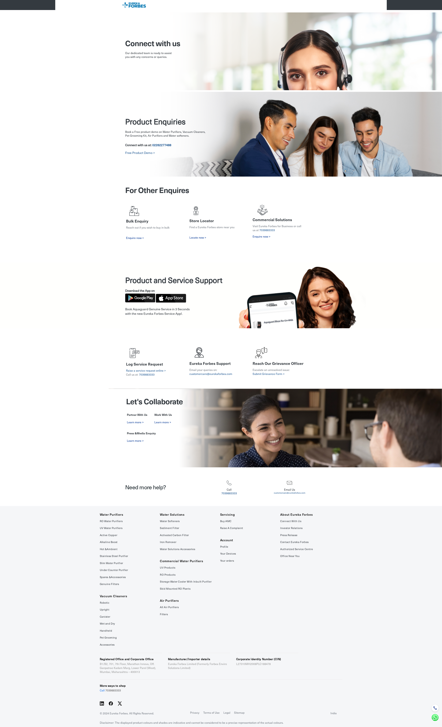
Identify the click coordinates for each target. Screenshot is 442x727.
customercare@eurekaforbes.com (210, 374)
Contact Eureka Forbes (294, 542)
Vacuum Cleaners (113, 596)
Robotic (104, 602)
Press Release (288, 535)
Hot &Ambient (109, 549)
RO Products (168, 574)
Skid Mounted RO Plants (175, 588)
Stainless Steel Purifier (114, 556)
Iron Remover (168, 542)
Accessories (107, 644)
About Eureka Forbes (296, 515)
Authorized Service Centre (296, 549)
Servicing (227, 515)
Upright (104, 609)
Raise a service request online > (146, 370)
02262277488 (161, 145)
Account (226, 540)
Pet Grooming (108, 637)
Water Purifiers (111, 515)
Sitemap (239, 712)
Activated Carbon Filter (174, 535)
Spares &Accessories (113, 577)
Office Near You (290, 556)
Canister (105, 616)
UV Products (167, 567)
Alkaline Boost (109, 542)
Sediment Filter (169, 528)
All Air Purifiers (169, 607)
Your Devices (228, 553)
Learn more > (135, 422)
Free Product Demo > (140, 153)
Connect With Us (290, 521)
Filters (164, 614)
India (333, 713)
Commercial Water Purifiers (181, 561)
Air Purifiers (169, 601)
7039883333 (267, 230)
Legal (226, 712)
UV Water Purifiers (111, 528)
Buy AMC (226, 521)
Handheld (106, 630)
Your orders (227, 560)
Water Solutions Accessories (177, 549)
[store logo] (134, 5)
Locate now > (197, 237)
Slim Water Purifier (111, 563)
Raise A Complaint (231, 528)
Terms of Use (211, 712)
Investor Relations (291, 528)
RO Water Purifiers (111, 521)
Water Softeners (170, 521)
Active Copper (108, 535)
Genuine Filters (109, 584)
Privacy (194, 712)
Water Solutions (172, 515)
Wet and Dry (107, 623)
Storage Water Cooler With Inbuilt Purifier (186, 581)
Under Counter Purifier (114, 570)
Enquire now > (261, 236)
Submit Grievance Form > (269, 374)
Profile (224, 546)
